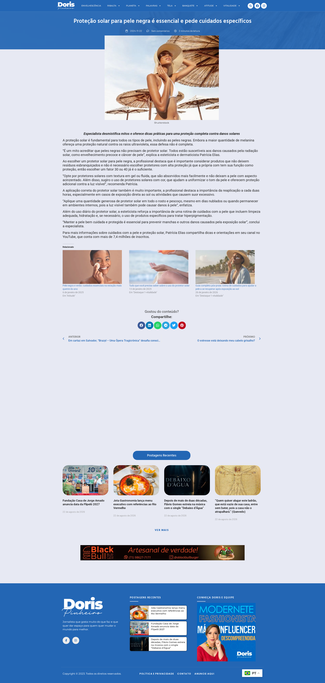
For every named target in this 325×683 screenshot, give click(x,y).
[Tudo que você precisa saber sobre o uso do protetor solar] (160, 267)
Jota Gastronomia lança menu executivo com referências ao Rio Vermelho (134, 504)
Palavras (151, 5)
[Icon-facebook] (66, 640)
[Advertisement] (162, 568)
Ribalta (111, 5)
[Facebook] (257, 6)
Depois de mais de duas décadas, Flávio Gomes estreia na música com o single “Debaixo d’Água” (185, 504)
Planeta (131, 5)
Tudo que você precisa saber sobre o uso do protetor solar (159, 285)
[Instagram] (264, 6)
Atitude (209, 5)
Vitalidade (229, 5)
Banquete (188, 5)
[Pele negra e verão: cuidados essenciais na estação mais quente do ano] (94, 267)
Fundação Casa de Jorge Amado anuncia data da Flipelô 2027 (165, 626)
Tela (169, 5)
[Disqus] (162, 397)
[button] (250, 6)
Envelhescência (91, 5)
